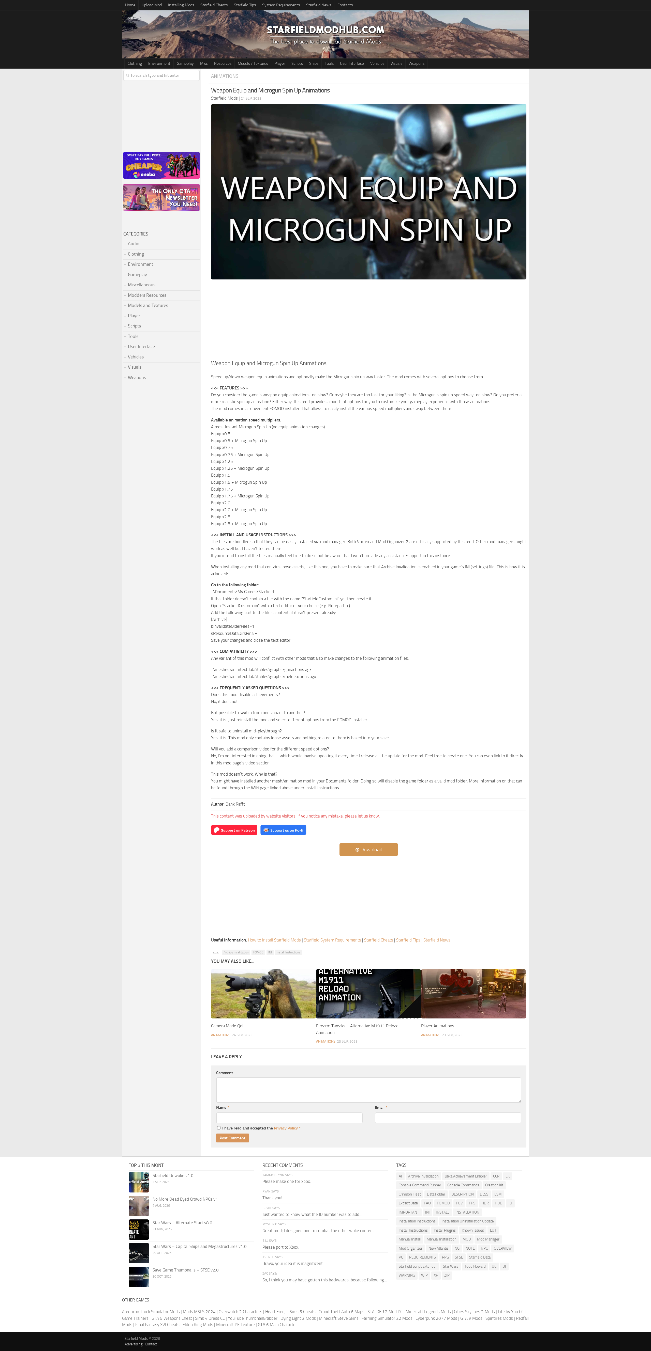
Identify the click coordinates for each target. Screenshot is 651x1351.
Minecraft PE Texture (235, 1324)
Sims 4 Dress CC (210, 1318)
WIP (424, 1275)
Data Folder (436, 1194)
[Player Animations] (473, 993)
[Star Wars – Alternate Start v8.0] (139, 1229)
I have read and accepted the (261, 1128)
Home (130, 5)
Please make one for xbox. (286, 1181)
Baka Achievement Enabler (466, 1176)
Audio (133, 243)
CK (508, 1176)
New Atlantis (438, 1248)
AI (400, 1176)
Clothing (135, 63)
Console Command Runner (420, 1185)
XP (436, 1275)
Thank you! (272, 1197)
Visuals (396, 63)
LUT (493, 1230)
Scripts (297, 63)
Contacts (345, 5)
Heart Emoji (276, 1311)
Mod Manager (488, 1239)
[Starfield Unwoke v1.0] (139, 1182)
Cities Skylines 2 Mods (474, 1311)
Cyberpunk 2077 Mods (436, 1318)
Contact (151, 1344)
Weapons (416, 63)
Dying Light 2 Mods (298, 1318)
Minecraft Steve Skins (339, 1318)
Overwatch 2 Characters (240, 1311)
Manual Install (410, 1239)
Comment (224, 1072)
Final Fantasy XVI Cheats (157, 1324)
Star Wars (450, 1266)
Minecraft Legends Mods (428, 1311)
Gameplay (185, 63)
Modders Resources (147, 295)
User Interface (352, 63)
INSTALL (442, 1212)
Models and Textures (148, 305)
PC (401, 1257)
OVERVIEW (503, 1248)
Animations (224, 76)
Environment (159, 63)
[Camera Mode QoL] (263, 993)
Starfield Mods (136, 1338)
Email (381, 1107)
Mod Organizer (410, 1248)
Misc (204, 63)
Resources (222, 63)
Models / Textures (253, 63)
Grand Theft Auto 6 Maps (341, 1311)
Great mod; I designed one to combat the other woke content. (318, 1230)
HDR (485, 1203)
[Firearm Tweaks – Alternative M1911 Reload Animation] (368, 993)
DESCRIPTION (462, 1194)
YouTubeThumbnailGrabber (252, 1318)
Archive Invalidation (236, 952)
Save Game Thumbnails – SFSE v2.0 (186, 1270)
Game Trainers (135, 1318)
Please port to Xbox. (280, 1247)
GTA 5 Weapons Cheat (172, 1318)
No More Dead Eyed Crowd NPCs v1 (185, 1199)
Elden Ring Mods (198, 1324)
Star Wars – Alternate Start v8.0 (182, 1222)
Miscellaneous (141, 285)
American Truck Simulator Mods (151, 1311)
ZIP (447, 1275)
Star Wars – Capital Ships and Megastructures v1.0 (200, 1246)
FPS (472, 1203)
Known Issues (473, 1230)
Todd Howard (475, 1266)
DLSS (484, 1194)
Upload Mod (152, 5)
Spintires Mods (499, 1318)
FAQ (427, 1203)
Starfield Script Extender (418, 1266)
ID (510, 1203)
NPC (484, 1248)
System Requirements (281, 5)
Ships (313, 63)
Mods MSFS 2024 (199, 1311)
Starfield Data (480, 1257)
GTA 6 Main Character (277, 1324)
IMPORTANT (409, 1212)
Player (279, 63)
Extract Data (408, 1203)
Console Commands (463, 1185)
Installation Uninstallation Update (468, 1221)
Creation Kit (494, 1185)
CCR (496, 1176)
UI (504, 1266)
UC (494, 1266)
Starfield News (318, 5)
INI (270, 952)
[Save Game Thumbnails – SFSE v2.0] (139, 1277)
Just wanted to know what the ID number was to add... (312, 1214)
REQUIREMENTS (422, 1257)
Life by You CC (511, 1311)
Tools (329, 63)
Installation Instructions (417, 1221)
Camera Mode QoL (227, 1025)
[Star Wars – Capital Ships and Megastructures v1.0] (139, 1253)
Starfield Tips (245, 5)
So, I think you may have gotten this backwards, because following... (324, 1279)
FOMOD (258, 952)
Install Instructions (288, 952)
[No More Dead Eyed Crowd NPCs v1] (139, 1206)
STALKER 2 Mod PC (385, 1311)
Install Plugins (445, 1230)
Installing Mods (181, 5)
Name (222, 1107)
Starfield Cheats (214, 5)
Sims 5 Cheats (303, 1311)
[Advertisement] (368, 321)
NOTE (470, 1248)
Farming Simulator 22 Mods (387, 1318)
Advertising (134, 1344)
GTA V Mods (471, 1318)
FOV (459, 1203)
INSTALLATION (467, 1212)
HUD (498, 1203)
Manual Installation (441, 1239)
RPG (445, 1257)
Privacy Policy (286, 1128)
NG (457, 1248)
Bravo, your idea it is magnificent (292, 1263)
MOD (467, 1239)
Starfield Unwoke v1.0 (173, 1175)
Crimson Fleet (410, 1194)
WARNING (407, 1275)
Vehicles (377, 63)
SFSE (459, 1257)
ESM (498, 1194)
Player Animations (437, 1025)
